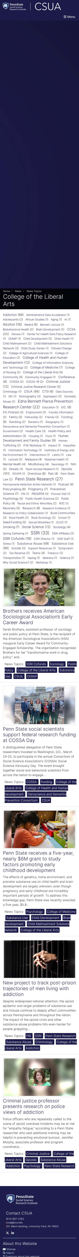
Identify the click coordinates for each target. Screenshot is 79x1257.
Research (29, 508)
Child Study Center (33, 348)
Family (13, 417)
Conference (66, 377)
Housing (34, 436)
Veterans (47, 557)
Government (11, 431)
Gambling (15, 422)
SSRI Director (42, 538)
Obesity (14, 469)
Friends (49, 417)
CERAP (12, 338)
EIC (63, 407)
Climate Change (61, 348)
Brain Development (48, 329)
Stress (7, 543)
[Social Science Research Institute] (23, 1199)
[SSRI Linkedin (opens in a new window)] (13, 1234)
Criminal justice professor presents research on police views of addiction (34, 1106)
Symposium (65, 548)
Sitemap (11, 1249)
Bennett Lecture (50, 324)
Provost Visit (59, 493)
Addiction (10, 315)
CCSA (71, 329)
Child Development (35, 338)
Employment (34, 412)
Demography (27, 396)
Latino (56, 454)
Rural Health (16, 517)
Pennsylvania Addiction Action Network (27, 484)
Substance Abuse (29, 543)
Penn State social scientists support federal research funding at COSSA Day (39, 734)
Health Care (33, 431)
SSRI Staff (63, 538)
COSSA (14, 382)
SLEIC (60, 522)
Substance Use (62, 543)
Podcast (63, 484)
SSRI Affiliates (61, 533)
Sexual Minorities (39, 522)
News (18, 291)
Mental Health (12, 464)
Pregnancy (35, 489)
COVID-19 (32, 382)
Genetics (33, 421)
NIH (73, 464)
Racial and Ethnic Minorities (34, 503)
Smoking (9, 527)
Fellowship (31, 417)
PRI (23, 493)
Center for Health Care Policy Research (51, 334)
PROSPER (38, 494)
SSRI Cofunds (14, 539)
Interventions (38, 454)
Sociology (59, 527)
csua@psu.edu (14, 1222)
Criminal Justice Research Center (33, 386)
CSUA (28, 391)
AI (65, 319)
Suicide (16, 548)
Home (6, 291)
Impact (52, 445)
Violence (65, 557)
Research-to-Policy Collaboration (23, 513)
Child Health (62, 338)
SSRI (35, 532)
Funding (66, 417)
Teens (36, 553)
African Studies (35, 319)
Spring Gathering (13, 533)
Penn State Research (34, 479)
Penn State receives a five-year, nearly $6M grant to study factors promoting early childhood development (38, 861)
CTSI (45, 391)
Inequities (69, 445)
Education (48, 407)
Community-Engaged (38, 377)
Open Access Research (40, 469)
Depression (50, 396)
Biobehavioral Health (16, 329)
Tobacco (53, 553)
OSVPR (16, 473)
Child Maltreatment (15, 343)
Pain (51, 473)
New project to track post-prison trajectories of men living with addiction (39, 988)
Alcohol (9, 324)
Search (10, 1252)
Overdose (34, 473)
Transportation (12, 557)
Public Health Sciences (40, 498)
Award (28, 324)
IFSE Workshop (32, 445)
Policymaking (12, 489)
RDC (62, 503)
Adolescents (11, 319)
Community (10, 377)
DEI (10, 396)
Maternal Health (54, 459)
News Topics (34, 291)
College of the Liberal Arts (40, 372)
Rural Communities (62, 513)
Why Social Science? (16, 562)
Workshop (42, 562)
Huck (48, 436)
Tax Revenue (17, 553)
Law (68, 454)
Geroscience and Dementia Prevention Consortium (34, 426)
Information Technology (23, 450)
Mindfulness (36, 464)
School (62, 517)
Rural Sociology (41, 517)
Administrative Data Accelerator (46, 314)
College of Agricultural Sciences (29, 353)
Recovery (9, 508)
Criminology (10, 391)
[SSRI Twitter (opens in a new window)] (8, 1234)
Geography (52, 421)
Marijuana (31, 459)
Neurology (57, 464)
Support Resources (40, 548)
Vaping (31, 557)
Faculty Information (61, 412)
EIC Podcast (11, 412)
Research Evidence (55, 508)
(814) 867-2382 (15, 1218)
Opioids (66, 469)
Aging (54, 319)
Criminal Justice (58, 382)
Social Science (33, 527)
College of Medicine (44, 367)
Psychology (11, 498)
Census (16, 334)
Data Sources (64, 391)
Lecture (13, 459)
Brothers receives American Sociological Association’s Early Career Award (38, 616)
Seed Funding (12, 522)
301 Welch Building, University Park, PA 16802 (32, 1226)
